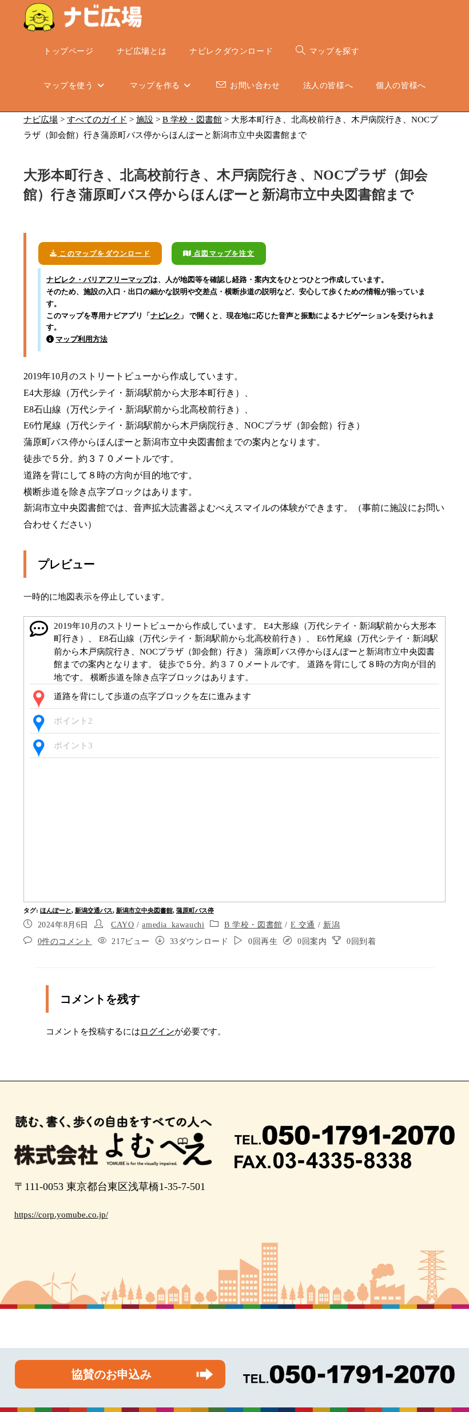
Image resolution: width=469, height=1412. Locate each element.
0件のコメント (65, 941)
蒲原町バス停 (195, 910)
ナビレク (165, 315)
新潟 (331, 925)
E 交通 (303, 925)
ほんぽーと (55, 910)
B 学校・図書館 (253, 925)
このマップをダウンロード (103, 253)
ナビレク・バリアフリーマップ (98, 279)
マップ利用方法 (81, 339)
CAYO (122, 925)
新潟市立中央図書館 (144, 910)
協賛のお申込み (111, 1374)
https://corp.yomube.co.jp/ (61, 1214)
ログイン (157, 1031)
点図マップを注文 (223, 253)
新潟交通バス (94, 910)
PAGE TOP (448, 1360)
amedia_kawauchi (173, 925)
